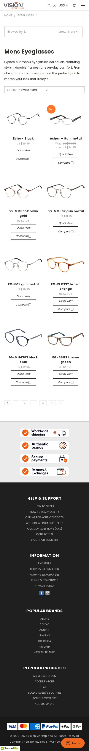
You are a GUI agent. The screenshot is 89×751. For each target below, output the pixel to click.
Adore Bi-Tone (44, 681)
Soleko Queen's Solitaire (44, 692)
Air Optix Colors (44, 676)
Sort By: (12, 90)
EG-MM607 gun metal (66, 211)
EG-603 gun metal (23, 284)
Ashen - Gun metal (66, 138)
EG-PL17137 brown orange (66, 286)
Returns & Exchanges (45, 574)
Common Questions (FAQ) (44, 528)
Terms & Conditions (44, 580)
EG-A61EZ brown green (65, 359)
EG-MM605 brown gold (23, 213)
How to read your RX (44, 512)
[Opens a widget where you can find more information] (73, 743)
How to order (44, 506)
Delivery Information (44, 569)
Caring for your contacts (44, 517)
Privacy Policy (45, 586)
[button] (43, 31)
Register (52, 540)
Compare (22, 159)
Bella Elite (44, 687)
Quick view (23, 150)
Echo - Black (23, 138)
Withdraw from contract (44, 523)
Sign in (36, 540)
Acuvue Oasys (44, 704)
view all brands (45, 652)
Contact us (44, 534)
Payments (44, 563)
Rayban (45, 635)
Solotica (44, 641)
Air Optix (44, 646)
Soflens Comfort (44, 698)
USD (62, 5)
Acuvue (44, 630)
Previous (6, 740)
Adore (44, 618)
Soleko (44, 624)
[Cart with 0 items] (74, 5)
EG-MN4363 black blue (23, 359)
